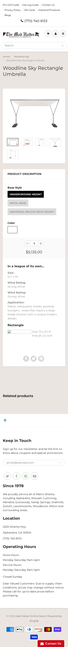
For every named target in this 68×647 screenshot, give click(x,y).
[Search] (62, 46)
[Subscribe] (60, 462)
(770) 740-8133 (35, 21)
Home (6, 56)
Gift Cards (29, 10)
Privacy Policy (13, 10)
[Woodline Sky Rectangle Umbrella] (34, 114)
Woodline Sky (21, 56)
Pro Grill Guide (11, 4)
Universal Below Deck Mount (32, 211)
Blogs (8, 15)
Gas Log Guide (30, 4)
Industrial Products (49, 10)
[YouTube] (34, 476)
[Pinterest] (25, 476)
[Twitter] (7, 476)
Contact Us (48, 4)
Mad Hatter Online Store (30, 616)
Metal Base (18, 203)
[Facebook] (16, 476)
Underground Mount (26, 194)
